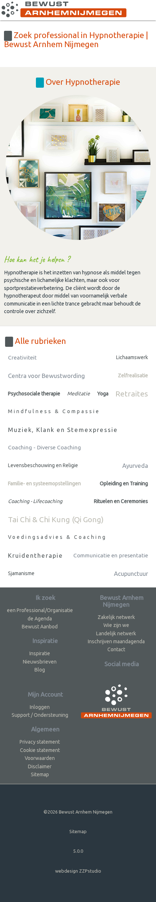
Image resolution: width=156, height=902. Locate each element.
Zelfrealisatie (133, 375)
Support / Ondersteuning (40, 715)
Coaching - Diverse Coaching (44, 447)
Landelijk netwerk (116, 633)
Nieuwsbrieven (40, 662)
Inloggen (40, 707)
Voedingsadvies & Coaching (57, 537)
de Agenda (40, 619)
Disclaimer (40, 766)
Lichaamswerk (132, 357)
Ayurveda (135, 465)
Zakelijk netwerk (116, 617)
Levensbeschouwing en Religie (43, 465)
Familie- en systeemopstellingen (44, 483)
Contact (116, 649)
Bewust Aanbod (40, 626)
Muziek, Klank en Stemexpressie (63, 429)
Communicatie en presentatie (110, 555)
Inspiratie (39, 653)
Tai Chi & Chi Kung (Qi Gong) (56, 519)
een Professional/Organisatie (40, 610)
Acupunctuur (131, 573)
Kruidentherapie (35, 555)
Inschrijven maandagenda (116, 641)
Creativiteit (22, 357)
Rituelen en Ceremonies (121, 501)
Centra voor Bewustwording (46, 375)
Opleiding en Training (124, 483)
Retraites (131, 393)
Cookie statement (40, 750)
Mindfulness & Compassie (54, 411)
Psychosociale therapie (34, 393)
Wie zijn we (116, 625)
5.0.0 (78, 850)
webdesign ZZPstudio (78, 870)
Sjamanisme (21, 573)
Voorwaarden (40, 758)
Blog (39, 670)
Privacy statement (40, 742)
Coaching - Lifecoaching (35, 501)
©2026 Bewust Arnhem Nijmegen (78, 811)
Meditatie (78, 393)
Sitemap (40, 774)
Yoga (102, 393)
